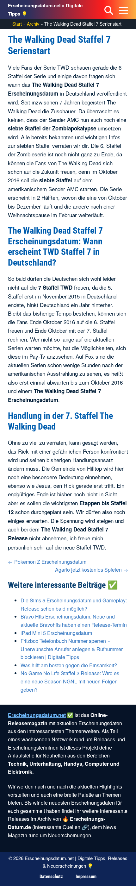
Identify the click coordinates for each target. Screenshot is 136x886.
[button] (108, 9)
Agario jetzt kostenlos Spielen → (91, 569)
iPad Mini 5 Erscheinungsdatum (56, 633)
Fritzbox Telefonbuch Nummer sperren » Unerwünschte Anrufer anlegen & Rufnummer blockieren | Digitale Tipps (72, 649)
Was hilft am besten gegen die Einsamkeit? (69, 665)
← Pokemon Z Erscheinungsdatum (47, 561)
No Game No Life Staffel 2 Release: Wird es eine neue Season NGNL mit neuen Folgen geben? (70, 681)
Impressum (86, 876)
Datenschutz (51, 876)
